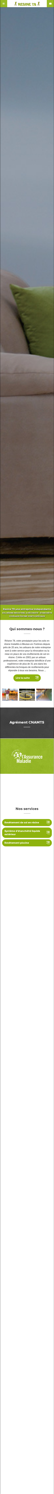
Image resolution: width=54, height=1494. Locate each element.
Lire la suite (23, 677)
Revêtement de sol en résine (21, 822)
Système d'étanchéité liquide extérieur (22, 833)
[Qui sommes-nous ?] (10, 695)
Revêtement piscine (16, 842)
